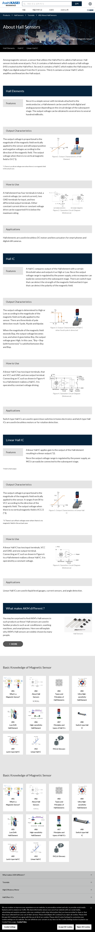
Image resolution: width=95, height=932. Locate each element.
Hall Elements (9, 48)
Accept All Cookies (65, 927)
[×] (91, 908)
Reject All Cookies (83, 927)
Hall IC (21, 48)
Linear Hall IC (32, 48)
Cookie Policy (22, 922)
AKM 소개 (64, 10)
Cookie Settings (10, 927)
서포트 (51, 10)
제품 (23, 10)
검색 (77, 3)
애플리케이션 (37, 10)
